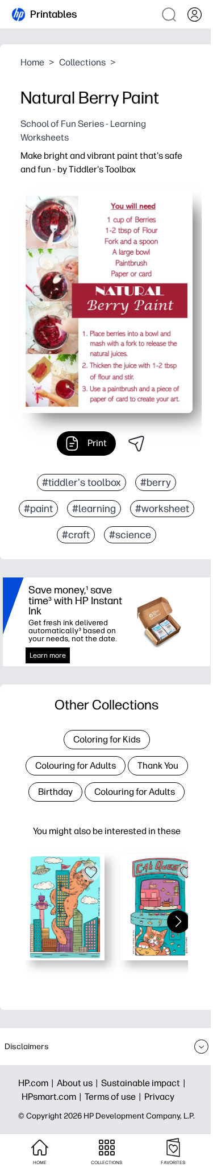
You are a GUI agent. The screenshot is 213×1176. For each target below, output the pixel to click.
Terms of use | (114, 1096)
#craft (76, 535)
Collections (82, 62)
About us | (79, 1083)
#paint (38, 508)
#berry (155, 482)
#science (130, 535)
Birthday (55, 791)
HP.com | (37, 1083)
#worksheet (162, 508)
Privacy (159, 1096)
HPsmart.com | (53, 1096)
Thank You (157, 765)
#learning (94, 508)
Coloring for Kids (106, 739)
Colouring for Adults (75, 765)
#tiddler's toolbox (81, 482)
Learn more (48, 655)
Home (32, 62)
